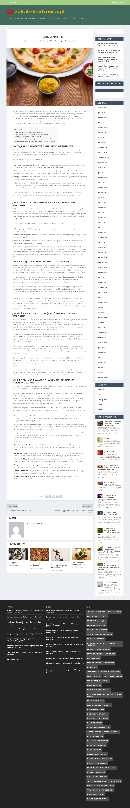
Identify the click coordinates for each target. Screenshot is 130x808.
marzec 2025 (102, 193)
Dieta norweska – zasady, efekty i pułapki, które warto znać (108, 531)
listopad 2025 (102, 153)
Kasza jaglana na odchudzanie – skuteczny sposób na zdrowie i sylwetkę (109, 68)
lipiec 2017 (101, 348)
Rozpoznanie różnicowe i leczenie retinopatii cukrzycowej (112, 423)
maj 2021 (101, 278)
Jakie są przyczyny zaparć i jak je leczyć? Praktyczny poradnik (64, 671)
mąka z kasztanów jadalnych (98, 705)
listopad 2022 (102, 243)
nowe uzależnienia (94, 723)
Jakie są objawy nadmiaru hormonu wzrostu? (28, 137)
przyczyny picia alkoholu (97, 763)
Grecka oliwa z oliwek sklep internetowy (103, 672)
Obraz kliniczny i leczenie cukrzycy (78, 563)
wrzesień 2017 (102, 338)
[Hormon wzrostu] (49, 77)
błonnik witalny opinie (96, 625)
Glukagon (12, 563)
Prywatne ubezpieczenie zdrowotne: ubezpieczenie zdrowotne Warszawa (24, 611)
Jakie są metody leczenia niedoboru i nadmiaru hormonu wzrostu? (35, 141)
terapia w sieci (115, 781)
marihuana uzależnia (95, 701)
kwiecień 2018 (102, 303)
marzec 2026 (102, 133)
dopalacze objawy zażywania (98, 649)
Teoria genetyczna (21, 471)
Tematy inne (62, 19)
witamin (49, 339)
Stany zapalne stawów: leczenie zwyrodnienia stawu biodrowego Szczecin (25, 646)
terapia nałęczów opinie (97, 781)
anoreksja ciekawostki (96, 612)
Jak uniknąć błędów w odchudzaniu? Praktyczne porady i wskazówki (63, 625)
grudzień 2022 (102, 238)
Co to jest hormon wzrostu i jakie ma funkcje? (28, 132)
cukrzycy (74, 291)
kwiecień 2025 (102, 188)
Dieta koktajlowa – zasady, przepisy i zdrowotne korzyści (108, 514)
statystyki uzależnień (96, 772)
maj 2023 (101, 228)
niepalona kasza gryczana (97, 718)
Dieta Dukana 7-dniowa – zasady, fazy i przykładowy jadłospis (112, 549)
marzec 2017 (102, 368)
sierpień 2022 (102, 248)
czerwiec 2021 (102, 273)
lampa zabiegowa (94, 685)
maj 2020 (101, 298)
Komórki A (107, 438)
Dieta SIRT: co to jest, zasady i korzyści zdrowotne (108, 76)
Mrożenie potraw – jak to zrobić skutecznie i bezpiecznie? (62, 631)
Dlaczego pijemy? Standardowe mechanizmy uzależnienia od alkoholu (108, 498)
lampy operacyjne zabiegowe (98, 690)
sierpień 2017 (102, 343)
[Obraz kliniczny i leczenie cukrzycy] (81, 554)
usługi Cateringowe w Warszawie (100, 785)
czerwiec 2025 (102, 178)
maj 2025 (101, 183)
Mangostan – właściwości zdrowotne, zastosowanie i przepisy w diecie (107, 59)
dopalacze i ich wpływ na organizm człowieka (101, 644)
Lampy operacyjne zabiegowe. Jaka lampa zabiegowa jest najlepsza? (21, 640)
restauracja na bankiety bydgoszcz (101, 768)
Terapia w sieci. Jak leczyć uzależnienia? (20, 629)
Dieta (51, 19)
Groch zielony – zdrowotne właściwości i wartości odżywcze (63, 652)
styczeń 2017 (102, 378)
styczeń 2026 (102, 143)
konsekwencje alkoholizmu (98, 681)
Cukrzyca (42, 19)
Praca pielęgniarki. (13, 659)
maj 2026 (101, 123)
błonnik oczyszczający (96, 621)
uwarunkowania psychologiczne (100, 790)
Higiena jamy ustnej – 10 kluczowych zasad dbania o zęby (65, 664)
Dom (10, 19)
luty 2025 (101, 198)
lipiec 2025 (101, 173)
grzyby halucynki (94, 676)
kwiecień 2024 (102, 218)
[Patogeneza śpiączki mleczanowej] (39, 554)
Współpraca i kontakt (25, 19)
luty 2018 (101, 313)
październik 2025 (103, 158)
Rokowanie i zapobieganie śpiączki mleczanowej (59, 566)
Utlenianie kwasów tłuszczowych (26, 445)
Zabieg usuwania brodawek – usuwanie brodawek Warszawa (24, 653)
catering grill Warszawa (97, 630)
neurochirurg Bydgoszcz (97, 714)
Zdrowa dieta (109, 482)
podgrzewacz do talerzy (97, 754)
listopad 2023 (102, 223)
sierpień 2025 (102, 168)
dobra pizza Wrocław (95, 639)
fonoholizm (92, 667)
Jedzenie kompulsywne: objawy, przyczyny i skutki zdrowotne (109, 44)
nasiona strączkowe (95, 709)
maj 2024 (101, 213)
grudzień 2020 (102, 288)
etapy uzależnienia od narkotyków (101, 654)
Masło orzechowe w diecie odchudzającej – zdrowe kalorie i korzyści (109, 467)
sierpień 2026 (102, 108)
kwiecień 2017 (102, 363)
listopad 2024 (102, 203)
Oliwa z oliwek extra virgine (98, 727)
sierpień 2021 (102, 268)
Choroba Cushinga (21, 459)
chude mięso (70, 334)
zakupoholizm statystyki (97, 799)
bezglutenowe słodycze (97, 616)
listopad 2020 (102, 293)
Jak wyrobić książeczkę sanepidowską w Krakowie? (24, 634)
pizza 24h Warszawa (95, 736)
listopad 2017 (102, 328)
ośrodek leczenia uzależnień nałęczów (102, 732)
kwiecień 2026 (102, 128)
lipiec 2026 (101, 113)
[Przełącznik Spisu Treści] (53, 129)
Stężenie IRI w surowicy (22, 476)
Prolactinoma (109, 451)
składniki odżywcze (79, 171)
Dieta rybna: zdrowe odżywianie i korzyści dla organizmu (62, 611)
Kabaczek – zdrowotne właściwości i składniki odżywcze (62, 638)
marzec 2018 (102, 308)
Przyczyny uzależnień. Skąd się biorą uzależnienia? (24, 617)
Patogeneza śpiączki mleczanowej (37, 565)
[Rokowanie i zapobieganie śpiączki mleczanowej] (60, 554)
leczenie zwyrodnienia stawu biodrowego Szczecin (104, 695)
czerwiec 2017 (102, 353)
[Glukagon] (18, 554)
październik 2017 (103, 333)
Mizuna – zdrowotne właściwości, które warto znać (64, 658)
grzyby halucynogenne (113, 676)
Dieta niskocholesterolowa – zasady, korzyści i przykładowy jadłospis (109, 566)
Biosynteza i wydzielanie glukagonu (27, 465)
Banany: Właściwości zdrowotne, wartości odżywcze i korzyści (64, 645)
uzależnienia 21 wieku (95, 794)
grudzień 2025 (102, 148)
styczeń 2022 (102, 258)
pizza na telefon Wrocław (97, 741)
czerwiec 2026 (102, 118)
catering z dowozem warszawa (99, 634)
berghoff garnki (114, 612)
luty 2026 (101, 138)
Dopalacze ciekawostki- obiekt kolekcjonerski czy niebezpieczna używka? (23, 623)
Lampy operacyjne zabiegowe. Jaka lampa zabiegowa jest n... (37, 3)
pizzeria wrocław (94, 750)
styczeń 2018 (102, 318)
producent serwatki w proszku (99, 759)
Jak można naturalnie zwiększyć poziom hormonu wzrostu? (33, 139)
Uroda (73, 19)
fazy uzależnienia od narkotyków (100, 663)
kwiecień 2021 (102, 283)
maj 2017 (101, 358)
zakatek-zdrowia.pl (40, 41)
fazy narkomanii (93, 658)
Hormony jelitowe (20, 453)
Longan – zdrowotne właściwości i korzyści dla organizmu (62, 618)
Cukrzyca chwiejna (110, 582)
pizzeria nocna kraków (96, 745)
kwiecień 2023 (102, 233)
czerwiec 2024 (102, 208)
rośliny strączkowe (25, 336)
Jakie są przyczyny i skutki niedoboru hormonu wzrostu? (32, 134)
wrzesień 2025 (102, 163)
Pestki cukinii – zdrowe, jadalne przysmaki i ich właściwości (109, 51)
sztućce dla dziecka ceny (97, 777)
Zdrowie (83, 19)
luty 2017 (101, 373)
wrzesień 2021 (102, 263)
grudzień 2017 (102, 323)
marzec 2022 (102, 253)
